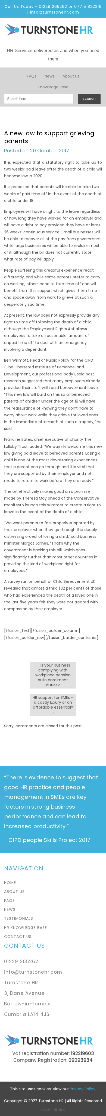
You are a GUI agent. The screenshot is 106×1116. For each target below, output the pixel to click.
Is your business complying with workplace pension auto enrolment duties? (53, 675)
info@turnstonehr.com (54, 12)
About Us (71, 76)
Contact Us (18, 936)
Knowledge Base (53, 87)
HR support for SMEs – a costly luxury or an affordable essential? (53, 705)
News (49, 76)
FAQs (31, 76)
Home (10, 882)
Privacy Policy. (83, 1089)
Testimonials (18, 918)
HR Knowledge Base (25, 927)
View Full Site (53, 1110)
